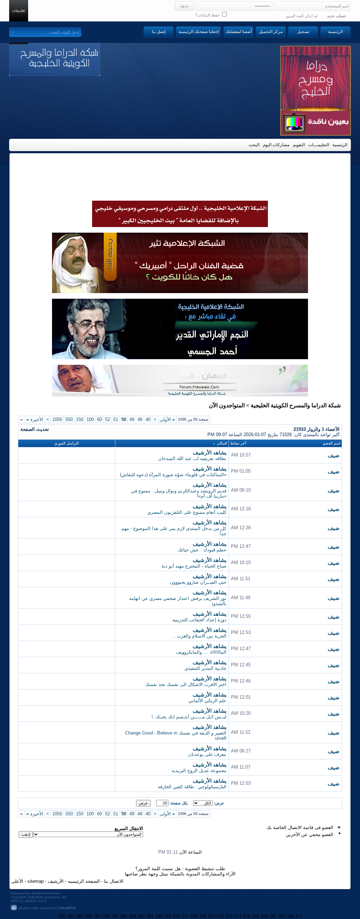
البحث (254, 144)
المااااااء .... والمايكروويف (201, 652)
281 (150, 916)
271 (238, 916)
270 (246, 916)
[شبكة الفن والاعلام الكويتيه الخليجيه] (180, 291)
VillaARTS (67, 908)
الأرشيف (56, 881)
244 (290, 916)
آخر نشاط (238, 443)
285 (114, 916)
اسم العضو (331, 443)
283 (132, 916)
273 (220, 916)
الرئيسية (335, 31)
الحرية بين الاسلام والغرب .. (199, 636)
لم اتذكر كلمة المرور (301, 16)
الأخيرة (34, 419)
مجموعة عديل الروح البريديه (199, 770)
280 (158, 916)
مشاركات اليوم (276, 144)
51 (115, 419)
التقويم (299, 144)
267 (273, 916)
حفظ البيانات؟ (208, 15)
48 (139, 419)
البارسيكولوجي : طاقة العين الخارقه (192, 786)
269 (255, 916)
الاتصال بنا (113, 881)
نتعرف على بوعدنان (207, 754)
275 (202, 916)
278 (176, 916)
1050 (57, 419)
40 (148, 419)
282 (141, 916)
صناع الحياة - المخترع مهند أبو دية (193, 566)
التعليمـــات (318, 144)
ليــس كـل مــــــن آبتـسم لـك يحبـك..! (189, 716)
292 (62, 916)
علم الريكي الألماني (207, 700)
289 (88, 916)
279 (167, 916)
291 (71, 916)
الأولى (167, 419)
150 (79, 419)
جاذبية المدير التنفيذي (205, 668)
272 (229, 916)
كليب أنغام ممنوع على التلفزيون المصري (186, 512)
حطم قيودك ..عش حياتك (202, 549)
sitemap (35, 881)
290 (79, 916)
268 (264, 916)
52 (107, 419)
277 (185, 916)
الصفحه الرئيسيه (84, 881)
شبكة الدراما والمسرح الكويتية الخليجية (296, 405)
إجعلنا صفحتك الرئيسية (199, 31)
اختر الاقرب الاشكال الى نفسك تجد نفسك (185, 684)
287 (97, 916)
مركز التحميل (271, 31)
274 (211, 916)
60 (99, 419)
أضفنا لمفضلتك (238, 31)
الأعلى (17, 881)
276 (194, 916)
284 (123, 916)
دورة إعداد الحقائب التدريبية (199, 619)
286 (106, 916)
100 (90, 419)
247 (281, 916)
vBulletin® (39, 893)
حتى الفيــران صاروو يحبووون (198, 582)
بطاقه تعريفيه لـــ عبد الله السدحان (192, 458)
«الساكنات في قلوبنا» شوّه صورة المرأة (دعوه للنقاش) (173, 474)
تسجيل (303, 31)
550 (69, 419)
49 (131, 419)
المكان (222, 443)
